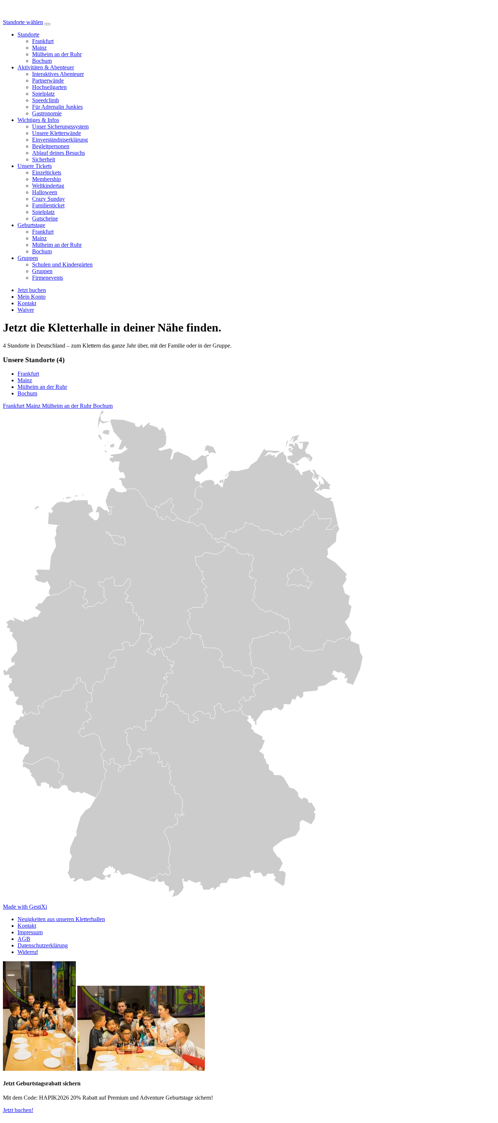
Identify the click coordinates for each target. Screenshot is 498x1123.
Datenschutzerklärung (42, 945)
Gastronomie (47, 113)
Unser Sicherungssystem (60, 126)
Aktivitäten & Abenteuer (45, 67)
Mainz (39, 48)
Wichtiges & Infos (38, 120)
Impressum (30, 932)
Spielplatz (43, 94)
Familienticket (48, 205)
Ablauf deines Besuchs (58, 153)
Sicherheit (43, 159)
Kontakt (26, 926)
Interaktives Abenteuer (58, 74)
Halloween (44, 192)
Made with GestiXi (25, 907)
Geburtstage (31, 225)
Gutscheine (45, 218)
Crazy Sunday (48, 199)
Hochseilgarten (49, 87)
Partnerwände (48, 80)
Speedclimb (45, 100)
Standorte (28, 34)
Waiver (25, 310)
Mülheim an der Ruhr (57, 54)
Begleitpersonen (50, 146)
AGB (23, 939)
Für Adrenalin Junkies (57, 107)
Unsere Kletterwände (56, 133)
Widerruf (27, 952)
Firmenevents (47, 278)
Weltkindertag (48, 186)
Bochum (42, 61)
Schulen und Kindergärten (62, 264)
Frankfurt (43, 41)
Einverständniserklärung (60, 140)
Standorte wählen (23, 22)
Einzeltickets (46, 172)
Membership (46, 179)
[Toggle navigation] (47, 24)
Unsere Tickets (34, 166)
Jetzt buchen (31, 290)
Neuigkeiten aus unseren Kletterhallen (61, 919)
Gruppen (27, 258)
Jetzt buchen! (18, 1110)
